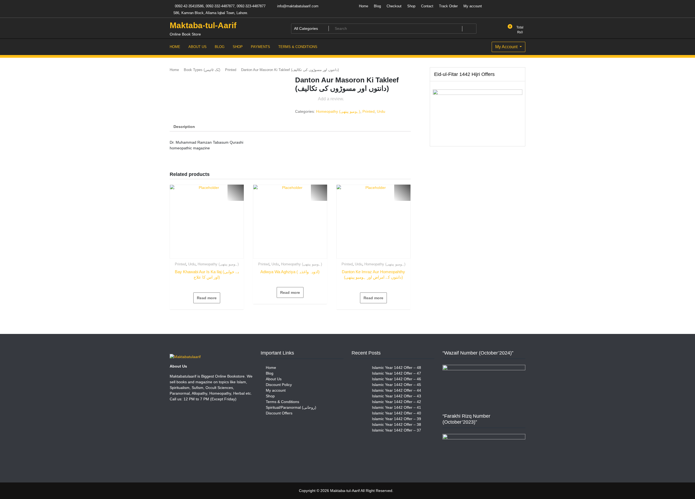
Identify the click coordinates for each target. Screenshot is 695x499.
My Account (507, 46)
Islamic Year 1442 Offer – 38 (396, 424)
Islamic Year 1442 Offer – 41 (396, 407)
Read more (207, 298)
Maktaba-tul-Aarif (203, 25)
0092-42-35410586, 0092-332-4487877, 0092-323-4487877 (220, 6)
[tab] (184, 126)
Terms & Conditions (282, 402)
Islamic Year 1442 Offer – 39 (396, 419)
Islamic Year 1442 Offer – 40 (396, 413)
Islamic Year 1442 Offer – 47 (396, 373)
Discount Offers (279, 413)
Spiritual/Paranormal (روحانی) (291, 407)
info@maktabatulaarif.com (297, 6)
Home (363, 6)
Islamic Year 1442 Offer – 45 (396, 384)
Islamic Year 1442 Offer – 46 (396, 379)
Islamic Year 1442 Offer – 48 (396, 367)
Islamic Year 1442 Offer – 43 (396, 396)
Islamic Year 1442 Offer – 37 (396, 430)
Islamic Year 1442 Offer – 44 (396, 390)
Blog (377, 6)
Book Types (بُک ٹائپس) (202, 70)
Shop (411, 6)
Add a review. (331, 98)
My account (472, 6)
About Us (274, 379)
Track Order (448, 6)
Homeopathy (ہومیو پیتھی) (338, 111)
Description (184, 126)
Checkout (394, 6)
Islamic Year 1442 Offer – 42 (396, 402)
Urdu (381, 111)
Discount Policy (279, 384)
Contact (427, 6)
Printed (230, 70)
